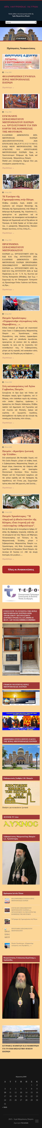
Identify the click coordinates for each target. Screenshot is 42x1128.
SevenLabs (24, 1123)
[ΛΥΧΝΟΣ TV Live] (21, 827)
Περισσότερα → (8, 87)
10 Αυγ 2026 (7, 192)
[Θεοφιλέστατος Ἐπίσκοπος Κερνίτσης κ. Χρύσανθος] (21, 1018)
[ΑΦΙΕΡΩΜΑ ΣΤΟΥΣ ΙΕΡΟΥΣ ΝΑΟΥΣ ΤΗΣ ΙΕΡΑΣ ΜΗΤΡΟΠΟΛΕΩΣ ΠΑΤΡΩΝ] (21, 769)
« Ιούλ (4, 1107)
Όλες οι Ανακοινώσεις (21, 569)
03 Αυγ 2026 (7, 240)
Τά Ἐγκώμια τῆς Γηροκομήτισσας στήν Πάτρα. (24, 919)
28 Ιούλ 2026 (8, 447)
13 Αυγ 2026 (7, 72)
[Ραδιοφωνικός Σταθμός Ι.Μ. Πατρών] (21, 794)
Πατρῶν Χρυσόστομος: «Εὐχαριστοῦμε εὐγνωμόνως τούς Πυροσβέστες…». (19, 321)
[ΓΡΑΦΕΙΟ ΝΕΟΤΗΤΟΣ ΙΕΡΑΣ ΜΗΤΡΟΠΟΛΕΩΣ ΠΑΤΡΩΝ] (21, 705)
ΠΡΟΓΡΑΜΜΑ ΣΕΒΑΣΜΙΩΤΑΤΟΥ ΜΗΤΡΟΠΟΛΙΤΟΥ (13, 247)
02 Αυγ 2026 (7, 314)
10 (5, 1092)
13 (21, 1092)
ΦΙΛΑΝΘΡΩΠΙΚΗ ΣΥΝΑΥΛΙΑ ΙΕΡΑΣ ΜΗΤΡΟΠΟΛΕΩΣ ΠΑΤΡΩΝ (18, 79)
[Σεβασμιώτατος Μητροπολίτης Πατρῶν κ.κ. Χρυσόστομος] (21, 884)
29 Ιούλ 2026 (8, 382)
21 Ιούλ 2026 (8, 512)
